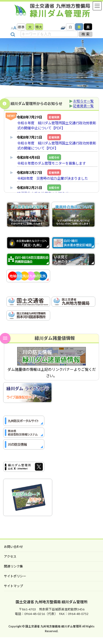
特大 (38, 27)
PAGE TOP (78, 629)
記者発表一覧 (83, 106)
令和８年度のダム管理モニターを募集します (51, 163)
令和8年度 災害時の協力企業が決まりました (52, 178)
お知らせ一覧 (83, 101)
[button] (96, 65)
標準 (21, 27)
